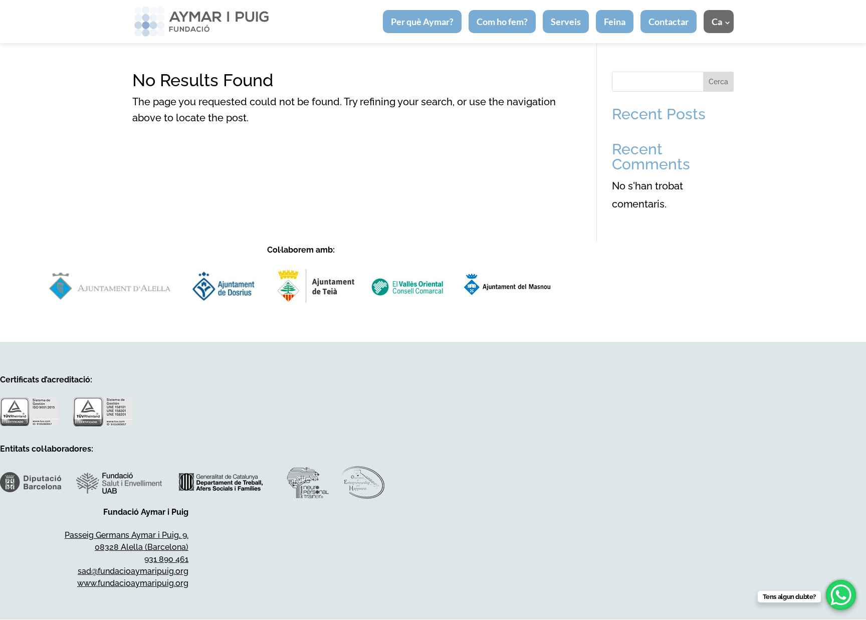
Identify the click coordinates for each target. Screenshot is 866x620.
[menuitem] (719, 21)
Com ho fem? (502, 21)
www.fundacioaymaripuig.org (132, 583)
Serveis (566, 21)
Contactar (668, 21)
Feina (614, 21)
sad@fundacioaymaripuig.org (133, 571)
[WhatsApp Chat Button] (841, 595)
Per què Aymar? (422, 21)
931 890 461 (166, 559)
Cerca (718, 82)
